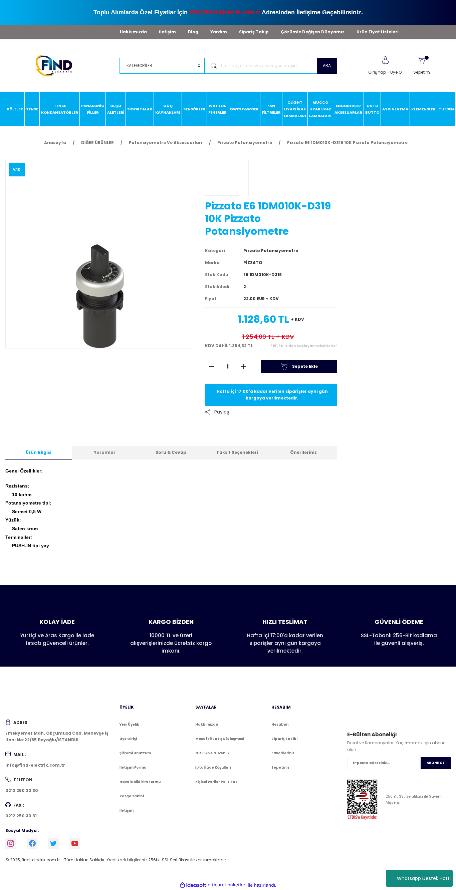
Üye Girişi (128, 738)
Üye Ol (396, 72)
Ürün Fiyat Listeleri (378, 32)
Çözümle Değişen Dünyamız (313, 32)
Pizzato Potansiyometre (270, 250)
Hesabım (279, 724)
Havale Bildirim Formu (140, 781)
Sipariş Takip (254, 32)
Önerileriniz (303, 452)
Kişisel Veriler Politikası (216, 781)
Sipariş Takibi (284, 738)
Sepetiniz (280, 767)
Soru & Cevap (171, 452)
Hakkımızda (133, 32)
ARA (327, 65)
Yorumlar (105, 452)
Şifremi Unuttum (135, 753)
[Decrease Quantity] (211, 366)
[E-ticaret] (227, 885)
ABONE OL (435, 762)
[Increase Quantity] (243, 366)
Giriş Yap (377, 72)
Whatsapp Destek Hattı (424, 878)
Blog (193, 32)
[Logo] (57, 65)
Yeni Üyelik (129, 724)
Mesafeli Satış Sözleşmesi (219, 738)
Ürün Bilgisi (38, 452)
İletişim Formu (133, 767)
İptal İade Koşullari (213, 767)
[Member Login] (385, 60)
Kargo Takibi (132, 796)
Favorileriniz (282, 753)
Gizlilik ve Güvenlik (212, 753)
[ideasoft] (193, 885)
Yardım (218, 32)
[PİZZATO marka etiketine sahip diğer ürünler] (223, 178)
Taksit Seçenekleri (237, 452)
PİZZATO (252, 262)
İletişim (167, 32)
